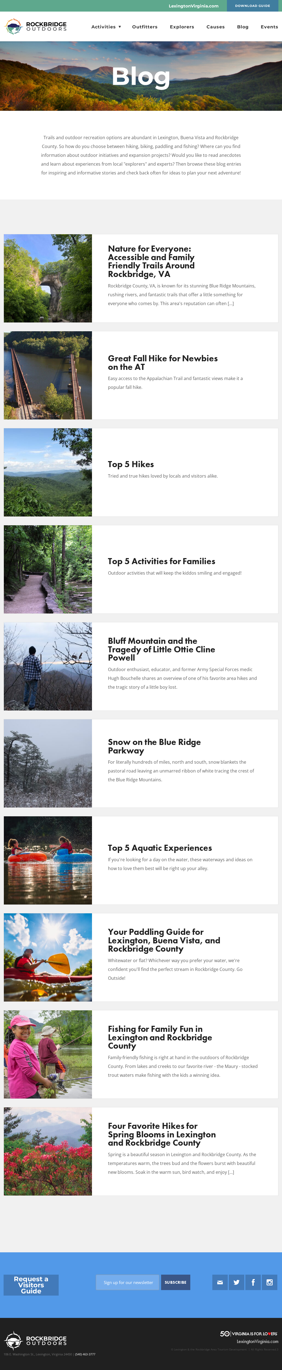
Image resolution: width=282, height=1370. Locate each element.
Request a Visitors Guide (31, 1285)
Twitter (236, 1282)
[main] (141, 646)
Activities (104, 26)
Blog (243, 26)
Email (220, 1282)
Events (269, 26)
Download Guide (252, 6)
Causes (216, 26)
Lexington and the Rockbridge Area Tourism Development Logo (38, 26)
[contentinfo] (141, 1311)
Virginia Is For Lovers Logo (248, 1334)
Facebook (253, 1282)
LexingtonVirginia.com (194, 6)
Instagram (269, 1282)
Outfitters (145, 26)
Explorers (182, 26)
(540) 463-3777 (84, 1354)
